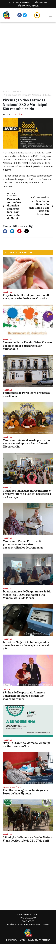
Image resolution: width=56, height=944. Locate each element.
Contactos (28, 921)
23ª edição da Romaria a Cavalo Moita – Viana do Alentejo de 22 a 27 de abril (28, 839)
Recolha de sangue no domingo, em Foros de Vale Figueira (25, 792)
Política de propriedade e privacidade (28, 924)
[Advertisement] (28, 54)
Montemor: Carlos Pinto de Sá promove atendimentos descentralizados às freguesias (23, 544)
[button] (37, 15)
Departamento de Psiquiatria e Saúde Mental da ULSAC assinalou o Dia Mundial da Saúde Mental (27, 595)
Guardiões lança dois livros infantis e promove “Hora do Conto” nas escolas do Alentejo (27, 494)
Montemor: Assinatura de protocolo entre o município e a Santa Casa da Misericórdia (26, 443)
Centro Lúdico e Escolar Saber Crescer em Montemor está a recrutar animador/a (27, 346)
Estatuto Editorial (28, 914)
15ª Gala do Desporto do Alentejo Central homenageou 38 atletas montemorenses (24, 696)
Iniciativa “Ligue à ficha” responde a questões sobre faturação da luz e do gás (26, 645)
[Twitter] (25, 15)
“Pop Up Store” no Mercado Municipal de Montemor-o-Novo (27, 744)
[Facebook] (19, 15)
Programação (28, 917)
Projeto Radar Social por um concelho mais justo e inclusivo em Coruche (27, 297)
